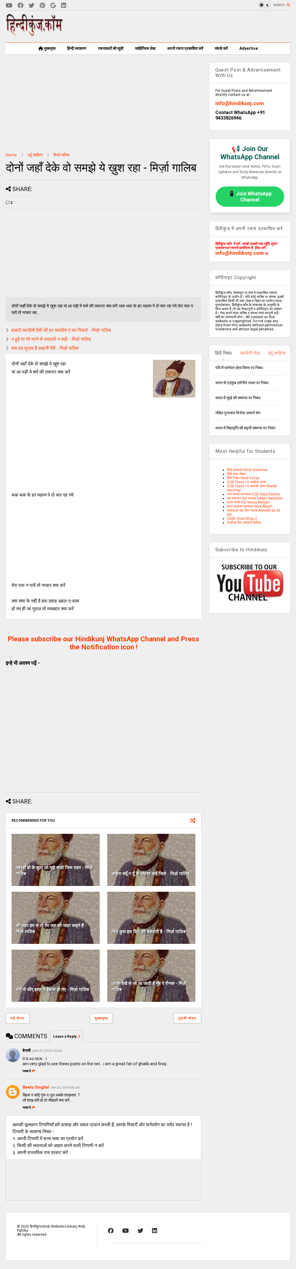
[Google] (53, 6)
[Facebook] (20, 6)
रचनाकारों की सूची (110, 48)
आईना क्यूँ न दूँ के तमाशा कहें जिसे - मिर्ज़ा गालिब (150, 873)
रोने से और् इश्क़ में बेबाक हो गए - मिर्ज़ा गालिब (52, 989)
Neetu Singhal (36, 1087)
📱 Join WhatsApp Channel (250, 197)
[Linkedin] (63, 6)
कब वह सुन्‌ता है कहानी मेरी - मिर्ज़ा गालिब (45, 348)
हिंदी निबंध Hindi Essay (243, 478)
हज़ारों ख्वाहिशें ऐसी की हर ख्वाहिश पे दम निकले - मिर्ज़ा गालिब (61, 330)
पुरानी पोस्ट (187, 1018)
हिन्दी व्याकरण (76, 48)
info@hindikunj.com (239, 103)
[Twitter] (31, 6)
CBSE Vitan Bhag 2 (242, 519)
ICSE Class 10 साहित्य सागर (246, 482)
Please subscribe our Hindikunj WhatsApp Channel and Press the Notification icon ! (103, 643)
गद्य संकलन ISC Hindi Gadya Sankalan (255, 498)
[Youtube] (9, 6)
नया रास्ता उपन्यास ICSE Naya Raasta (253, 494)
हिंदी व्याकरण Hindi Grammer (247, 470)
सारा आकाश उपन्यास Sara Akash (249, 506)
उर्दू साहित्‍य (35, 155)
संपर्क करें (221, 48)
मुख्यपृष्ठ (49, 48)
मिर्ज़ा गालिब (61, 155)
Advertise (248, 48)
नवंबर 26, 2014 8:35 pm (65, 1087)
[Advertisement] (185, 26)
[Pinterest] (42, 6)
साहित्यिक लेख (145, 48)
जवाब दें (27, 1071)
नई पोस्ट (17, 1018)
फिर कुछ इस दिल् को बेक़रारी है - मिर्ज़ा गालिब (149, 931)
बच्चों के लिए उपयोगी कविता (244, 523)
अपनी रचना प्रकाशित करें (185, 48)
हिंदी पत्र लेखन (236, 474)
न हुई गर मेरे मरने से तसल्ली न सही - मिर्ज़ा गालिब (51, 339)
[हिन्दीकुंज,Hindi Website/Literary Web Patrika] (35, 34)
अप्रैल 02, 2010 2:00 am (47, 1050)
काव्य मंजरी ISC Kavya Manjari (248, 502)
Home (11, 155)
